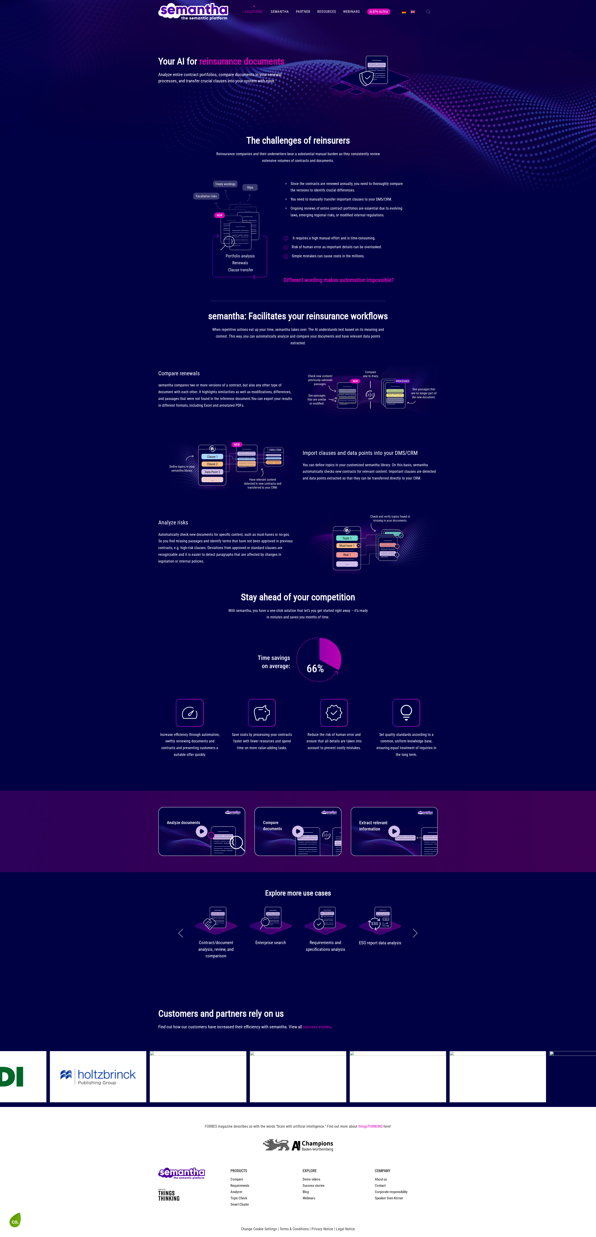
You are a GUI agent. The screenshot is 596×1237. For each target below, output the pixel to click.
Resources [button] (326, 12)
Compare (236, 1179)
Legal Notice (345, 1229)
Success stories (314, 1185)
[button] (428, 11)
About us (381, 1179)
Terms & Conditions (294, 1229)
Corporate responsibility (391, 1192)
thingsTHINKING (370, 1126)
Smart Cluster (239, 1204)
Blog (306, 1192)
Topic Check (238, 1198)
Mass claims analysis (380, 942)
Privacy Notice (322, 1229)
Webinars (351, 12)
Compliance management (216, 942)
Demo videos (311, 1179)
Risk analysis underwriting (270, 942)
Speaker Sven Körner (389, 1198)
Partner (303, 12)
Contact (380, 1185)
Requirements (239, 1185)
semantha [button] (280, 12)
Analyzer (236, 1192)
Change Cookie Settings (259, 1229)
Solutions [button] (254, 12)
